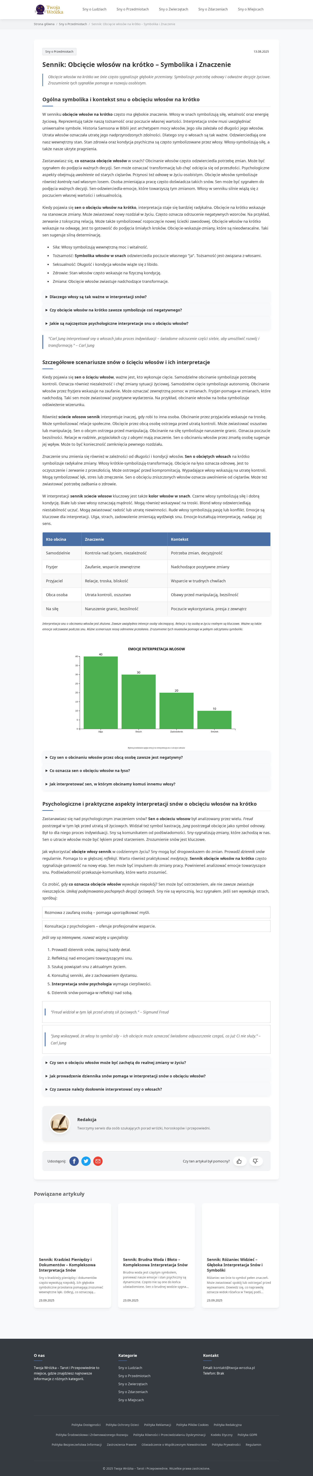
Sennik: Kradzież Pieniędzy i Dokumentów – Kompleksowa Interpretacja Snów (67, 1265)
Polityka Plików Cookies (192, 1425)
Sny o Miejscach (251, 9)
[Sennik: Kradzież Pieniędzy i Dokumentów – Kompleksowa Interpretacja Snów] (72, 1225)
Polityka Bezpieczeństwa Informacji (77, 1445)
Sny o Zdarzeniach (213, 9)
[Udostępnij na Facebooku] (74, 1161)
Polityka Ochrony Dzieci (122, 1425)
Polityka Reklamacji (157, 1425)
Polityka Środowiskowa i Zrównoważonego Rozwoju (92, 1435)
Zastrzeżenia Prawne (121, 1445)
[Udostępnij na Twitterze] (86, 1161)
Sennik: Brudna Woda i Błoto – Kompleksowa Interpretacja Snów (155, 1262)
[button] (240, 1161)
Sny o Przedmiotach (133, 9)
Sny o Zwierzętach (173, 9)
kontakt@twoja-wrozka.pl (234, 1367)
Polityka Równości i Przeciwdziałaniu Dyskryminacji (169, 1435)
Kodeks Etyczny (222, 1435)
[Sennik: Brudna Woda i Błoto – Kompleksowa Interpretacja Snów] (156, 1225)
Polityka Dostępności (86, 1425)
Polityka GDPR (247, 1435)
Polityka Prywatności (226, 1445)
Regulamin (253, 1445)
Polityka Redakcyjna (228, 1425)
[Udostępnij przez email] (98, 1161)
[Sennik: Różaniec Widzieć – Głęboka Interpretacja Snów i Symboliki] (240, 1225)
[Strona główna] (50, 9)
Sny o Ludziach (94, 9)
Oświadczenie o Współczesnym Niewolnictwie (174, 1445)
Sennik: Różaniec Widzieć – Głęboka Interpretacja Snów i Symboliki (235, 1265)
